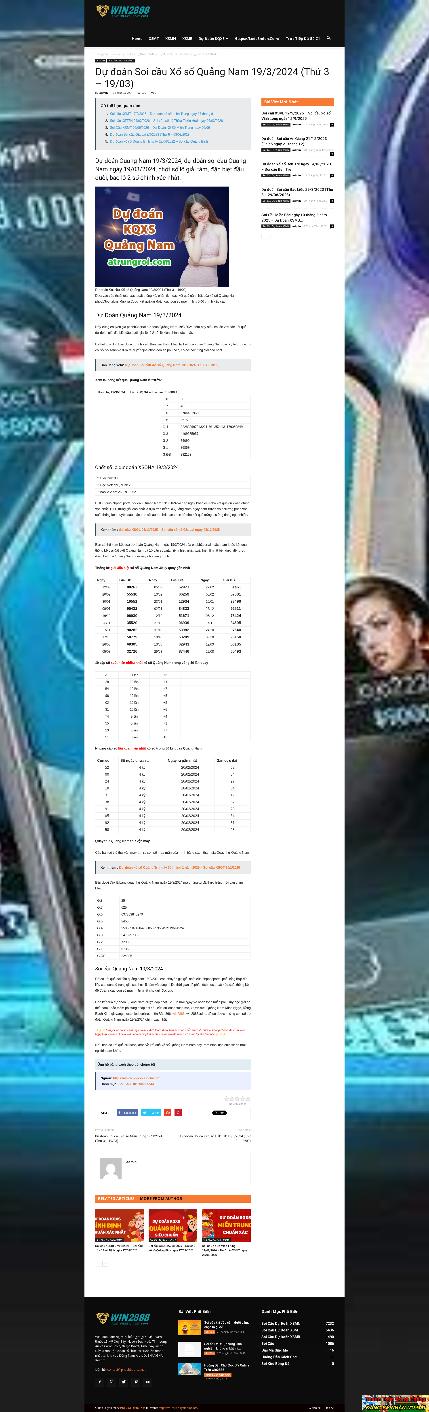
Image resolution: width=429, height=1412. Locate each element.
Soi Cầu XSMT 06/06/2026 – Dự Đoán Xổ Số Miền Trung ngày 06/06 (160, 127)
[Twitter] (123, 1382)
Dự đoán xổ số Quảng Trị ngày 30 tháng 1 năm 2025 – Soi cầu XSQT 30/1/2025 (179, 867)
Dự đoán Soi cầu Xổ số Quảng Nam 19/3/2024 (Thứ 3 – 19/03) (172, 365)
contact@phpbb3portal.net (126, 1369)
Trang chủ (101, 54)
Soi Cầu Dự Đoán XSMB (280, 1337)
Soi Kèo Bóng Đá (275, 1364)
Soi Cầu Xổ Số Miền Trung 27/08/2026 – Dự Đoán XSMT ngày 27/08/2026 (224, 1250)
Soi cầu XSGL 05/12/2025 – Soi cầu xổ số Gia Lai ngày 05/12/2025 (169, 530)
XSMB (187, 38)
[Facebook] (99, 1382)
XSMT (154, 38)
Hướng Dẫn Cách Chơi (218, 1374)
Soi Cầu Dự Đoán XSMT (140, 54)
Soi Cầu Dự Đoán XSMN (276, 124)
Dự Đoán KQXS (212, 38)
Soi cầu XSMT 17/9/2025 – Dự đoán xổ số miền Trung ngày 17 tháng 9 (161, 114)
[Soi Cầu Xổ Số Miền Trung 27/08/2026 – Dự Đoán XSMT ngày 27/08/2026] (226, 1225)
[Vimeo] (135, 1382)
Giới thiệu (315, 1408)
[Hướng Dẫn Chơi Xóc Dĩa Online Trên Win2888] (189, 1369)
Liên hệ (329, 1408)
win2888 (178, 1013)
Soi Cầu (116, 54)
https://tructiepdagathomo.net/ (178, 1408)
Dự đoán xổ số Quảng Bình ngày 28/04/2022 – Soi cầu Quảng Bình (159, 141)
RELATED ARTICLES (116, 1198)
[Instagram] (111, 1382)
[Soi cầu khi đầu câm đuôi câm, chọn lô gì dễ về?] (189, 1327)
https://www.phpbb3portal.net (136, 1078)
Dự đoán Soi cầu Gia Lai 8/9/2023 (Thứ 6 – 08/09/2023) (150, 134)
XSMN (170, 38)
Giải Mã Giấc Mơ (274, 1350)
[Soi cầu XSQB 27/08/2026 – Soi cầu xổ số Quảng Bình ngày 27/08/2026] (173, 1225)
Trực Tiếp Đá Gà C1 (303, 38)
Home (137, 38)
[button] (328, 38)
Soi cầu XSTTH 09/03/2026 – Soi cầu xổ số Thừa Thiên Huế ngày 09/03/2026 (166, 121)
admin (103, 92)
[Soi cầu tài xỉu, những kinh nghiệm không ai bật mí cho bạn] (189, 1349)
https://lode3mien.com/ (257, 38)
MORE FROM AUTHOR (161, 1198)
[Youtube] (147, 1382)
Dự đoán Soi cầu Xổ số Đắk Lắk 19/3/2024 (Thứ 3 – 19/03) (215, 1138)
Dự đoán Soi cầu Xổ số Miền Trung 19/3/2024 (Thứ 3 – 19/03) (128, 1138)
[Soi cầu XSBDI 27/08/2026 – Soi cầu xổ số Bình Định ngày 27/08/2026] (119, 1225)
